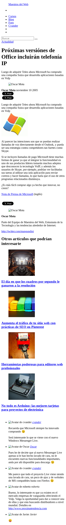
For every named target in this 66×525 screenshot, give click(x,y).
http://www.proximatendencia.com (27, 508)
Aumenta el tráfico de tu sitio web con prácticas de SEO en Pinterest (28, 325)
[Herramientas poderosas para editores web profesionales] (21, 357)
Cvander (13, 25)
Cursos (12, 16)
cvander (36, 422)
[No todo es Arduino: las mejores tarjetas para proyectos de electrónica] (21, 398)
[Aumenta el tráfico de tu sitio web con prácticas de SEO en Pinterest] (21, 316)
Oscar (33, 446)
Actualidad (7, 41)
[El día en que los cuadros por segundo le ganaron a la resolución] (21, 274)
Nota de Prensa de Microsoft (17, 194)
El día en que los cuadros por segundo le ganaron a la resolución (30, 283)
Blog (11, 19)
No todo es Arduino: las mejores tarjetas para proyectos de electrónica (30, 407)
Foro (11, 22)
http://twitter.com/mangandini (17, 231)
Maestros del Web (18, 4)
